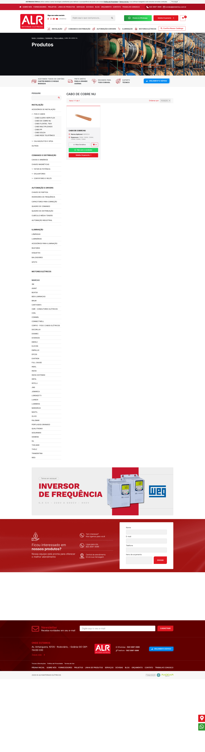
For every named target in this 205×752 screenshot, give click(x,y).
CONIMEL (35, 317)
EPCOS (34, 354)
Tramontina (37, 453)
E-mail (128, 536)
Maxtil (35, 412)
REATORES (36, 248)
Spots (34, 262)
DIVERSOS (36, 338)
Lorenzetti (37, 395)
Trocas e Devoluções (39, 663)
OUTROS (35, 146)
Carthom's (36, 305)
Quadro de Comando (41, 206)
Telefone (129, 545)
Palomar (35, 420)
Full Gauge (37, 362)
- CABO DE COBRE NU (42, 121)
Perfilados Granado (41, 424)
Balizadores (37, 257)
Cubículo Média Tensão (42, 215)
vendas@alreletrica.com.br (175, 7)
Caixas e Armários (40, 160)
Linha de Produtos (66, 7)
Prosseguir (174, 1)
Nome (128, 528)
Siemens (35, 437)
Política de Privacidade (111, 1)
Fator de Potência (42, 169)
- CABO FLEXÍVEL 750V (43, 124)
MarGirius (36, 408)
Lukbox (35, 400)
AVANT (34, 288)
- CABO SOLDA (39, 132)
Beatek (35, 292)
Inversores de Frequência (43, 197)
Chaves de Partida (40, 192)
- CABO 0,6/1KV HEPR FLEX (44, 118)
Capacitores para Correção (44, 202)
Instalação (49, 38)
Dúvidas (90, 7)
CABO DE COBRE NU (71, 38)
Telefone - (128, 650)
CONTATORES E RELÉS (43, 178)
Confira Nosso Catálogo (173, 28)
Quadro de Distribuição (42, 211)
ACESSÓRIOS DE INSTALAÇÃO (43, 109)
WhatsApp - (128, 647)
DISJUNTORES (39, 174)
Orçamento (106, 7)
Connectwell (38, 321)
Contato (117, 7)
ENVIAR (160, 560)
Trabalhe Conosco (131, 7)
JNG (33, 387)
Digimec (35, 334)
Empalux (35, 350)
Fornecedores (39, 7)
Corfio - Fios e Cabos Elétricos (46, 325)
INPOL (34, 379)
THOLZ (34, 449)
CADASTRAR (165, 628)
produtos (40, 38)
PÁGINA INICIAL (38, 668)
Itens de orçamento (134, 554)
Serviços (81, 7)
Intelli (35, 383)
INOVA (34, 371)
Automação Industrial (42, 220)
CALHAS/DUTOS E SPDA (43, 141)
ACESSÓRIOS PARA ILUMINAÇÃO (44, 243)
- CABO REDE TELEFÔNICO (44, 135)
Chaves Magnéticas (40, 164)
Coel (34, 313)
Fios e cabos (58, 38)
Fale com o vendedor (84, 150)
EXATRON (35, 358)
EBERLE (35, 342)
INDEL (34, 367)
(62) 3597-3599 (155, 7)
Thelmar (35, 445)
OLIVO (34, 416)
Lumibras (36, 404)
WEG (33, 457)
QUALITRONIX (37, 428)
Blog (97, 7)
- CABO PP (38, 129)
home (34, 38)
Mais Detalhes (80, 144)
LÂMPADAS (36, 234)
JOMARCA (36, 391)
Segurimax (36, 433)
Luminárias (37, 239)
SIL (33, 441)
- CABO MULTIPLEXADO (43, 127)
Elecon (35, 346)
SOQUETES (36, 253)
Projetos (52, 7)
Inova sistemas (38, 375)
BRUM (34, 301)
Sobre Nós (27, 7)
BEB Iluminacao (38, 296)
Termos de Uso (124, 1)
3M (33, 284)
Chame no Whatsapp (140, 18)
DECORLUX (36, 329)
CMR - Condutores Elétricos (45, 309)
